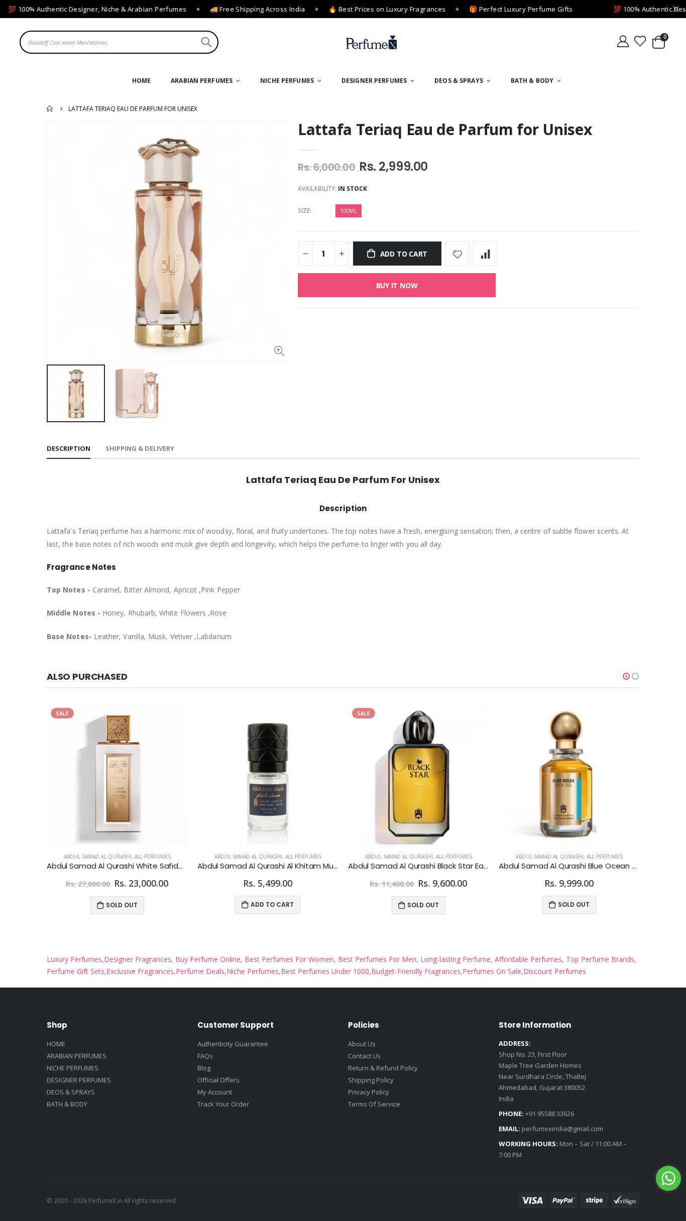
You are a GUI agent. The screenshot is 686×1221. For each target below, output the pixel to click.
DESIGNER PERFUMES (79, 1079)
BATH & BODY (67, 1104)
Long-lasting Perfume (454, 959)
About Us (362, 1043)
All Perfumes (153, 856)
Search (205, 42)
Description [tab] (68, 448)
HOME (56, 1043)
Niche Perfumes (252, 971)
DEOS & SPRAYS (71, 1091)
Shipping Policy (371, 1079)
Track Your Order (223, 1104)
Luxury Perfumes (74, 959)
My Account (214, 1091)
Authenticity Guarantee (232, 1043)
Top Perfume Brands (600, 959)
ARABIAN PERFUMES (76, 1055)
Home (50, 108)
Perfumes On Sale (492, 971)
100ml (348, 210)
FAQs (205, 1055)
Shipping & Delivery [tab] (139, 448)
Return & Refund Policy (383, 1067)
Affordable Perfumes (527, 959)
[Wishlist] (640, 41)
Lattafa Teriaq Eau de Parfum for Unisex (445, 129)
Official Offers (218, 1079)
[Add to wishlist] (457, 253)
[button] (626, 676)
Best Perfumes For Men (377, 959)
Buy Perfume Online (207, 959)
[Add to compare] (485, 253)
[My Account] (623, 41)
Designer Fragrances (137, 959)
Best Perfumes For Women (288, 959)
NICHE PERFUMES (72, 1067)
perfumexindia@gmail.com (562, 1128)
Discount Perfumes (554, 971)
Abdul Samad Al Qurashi (98, 856)
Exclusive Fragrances (140, 971)
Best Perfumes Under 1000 (325, 971)
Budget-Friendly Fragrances (416, 971)
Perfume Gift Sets (75, 971)
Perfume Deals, (201, 971)
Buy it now (397, 285)
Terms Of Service (374, 1104)
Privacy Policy (368, 1091)
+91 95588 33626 (549, 1113)
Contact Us (364, 1055)
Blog (203, 1067)
